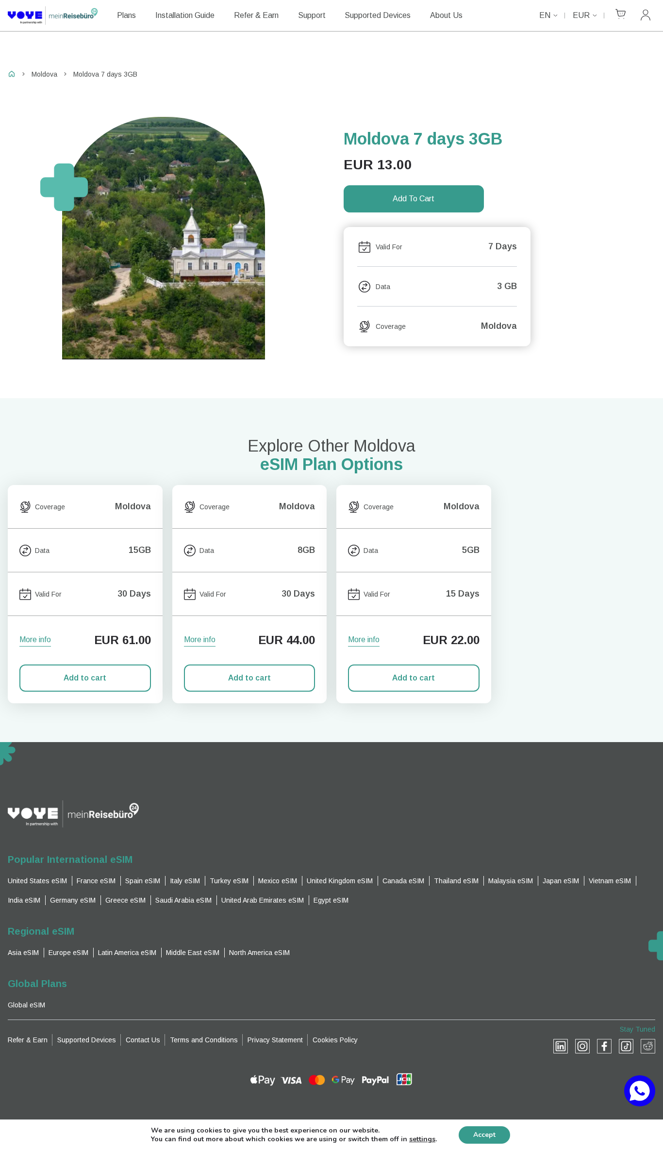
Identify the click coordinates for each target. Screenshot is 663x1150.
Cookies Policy (335, 1040)
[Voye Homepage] (53, 15)
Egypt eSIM (331, 900)
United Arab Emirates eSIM (262, 900)
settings (422, 1139)
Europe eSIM (68, 952)
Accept (484, 1134)
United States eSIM (37, 881)
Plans (126, 15)
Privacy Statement (275, 1040)
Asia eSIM (23, 952)
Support (312, 15)
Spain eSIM (142, 881)
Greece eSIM (125, 900)
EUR (581, 15)
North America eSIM (259, 952)
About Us (446, 15)
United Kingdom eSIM (340, 881)
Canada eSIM (403, 881)
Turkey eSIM (229, 881)
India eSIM (24, 900)
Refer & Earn (256, 15)
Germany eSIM (73, 900)
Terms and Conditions (204, 1040)
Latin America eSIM (127, 952)
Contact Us (143, 1040)
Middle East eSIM (192, 952)
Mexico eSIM (277, 881)
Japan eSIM (561, 881)
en (544, 15)
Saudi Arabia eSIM (183, 900)
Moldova (44, 74)
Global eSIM (26, 1005)
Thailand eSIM (456, 881)
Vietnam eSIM (610, 881)
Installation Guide (185, 15)
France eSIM (96, 881)
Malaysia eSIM (510, 881)
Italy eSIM (185, 881)
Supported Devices (378, 15)
